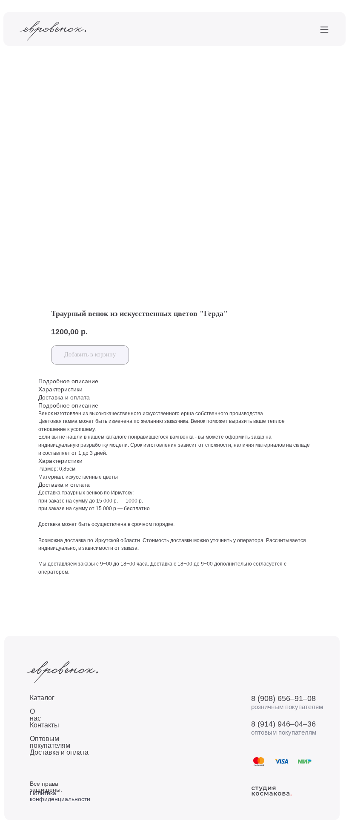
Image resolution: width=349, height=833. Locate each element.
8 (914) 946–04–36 (283, 724)
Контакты (44, 725)
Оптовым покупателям (50, 742)
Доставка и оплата (59, 752)
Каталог (42, 697)
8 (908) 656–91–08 (283, 698)
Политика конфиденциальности (60, 796)
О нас (35, 715)
